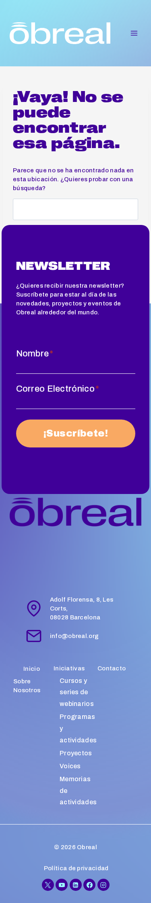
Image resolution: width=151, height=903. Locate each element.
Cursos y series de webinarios (77, 692)
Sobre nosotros (26, 685)
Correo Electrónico (57, 388)
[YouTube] (62, 885)
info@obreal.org (74, 636)
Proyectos (76, 753)
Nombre (35, 353)
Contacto (111, 668)
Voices (70, 766)
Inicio (31, 669)
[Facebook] (89, 885)
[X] (48, 885)
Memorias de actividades (78, 791)
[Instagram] (103, 885)
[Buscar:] (75, 210)
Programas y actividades (78, 728)
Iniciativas (69, 668)
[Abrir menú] (133, 33)
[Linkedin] (76, 885)
